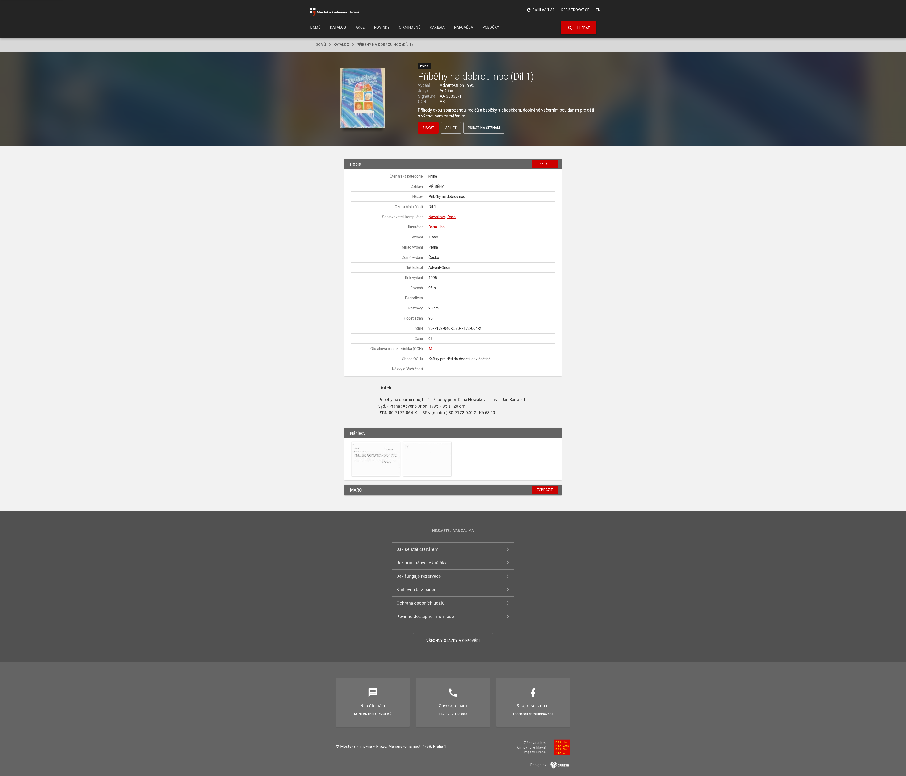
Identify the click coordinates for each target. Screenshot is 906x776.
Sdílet (451, 128)
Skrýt (545, 164)
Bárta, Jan (436, 227)
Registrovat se (575, 10)
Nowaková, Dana (442, 217)
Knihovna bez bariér (416, 589)
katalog (341, 44)
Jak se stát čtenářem (417, 549)
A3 (430, 348)
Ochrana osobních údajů (421, 603)
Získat (428, 128)
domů (321, 44)
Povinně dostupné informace (425, 616)
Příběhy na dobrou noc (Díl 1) (385, 44)
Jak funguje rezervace (419, 576)
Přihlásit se (541, 10)
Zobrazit (545, 490)
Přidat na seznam (484, 128)
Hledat (578, 28)
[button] (362, 98)
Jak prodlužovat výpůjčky (421, 562)
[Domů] (334, 12)
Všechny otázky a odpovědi (453, 640)
